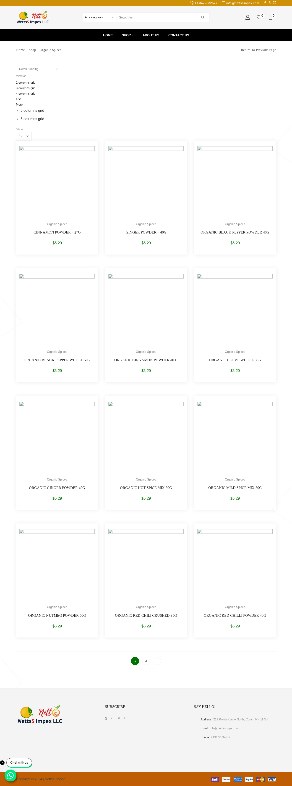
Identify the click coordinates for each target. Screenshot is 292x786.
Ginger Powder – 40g (146, 232)
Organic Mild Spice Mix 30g (235, 488)
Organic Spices (57, 224)
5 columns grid (32, 110)
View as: (21, 76)
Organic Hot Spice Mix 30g (146, 488)
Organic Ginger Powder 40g (57, 488)
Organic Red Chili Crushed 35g (146, 615)
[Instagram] (274, 3)
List (18, 99)
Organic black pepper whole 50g (57, 360)
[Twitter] (270, 3)
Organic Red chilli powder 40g (235, 615)
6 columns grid (32, 119)
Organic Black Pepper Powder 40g (235, 232)
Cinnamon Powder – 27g (57, 232)
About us (151, 35)
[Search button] (202, 17)
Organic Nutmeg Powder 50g (57, 615)
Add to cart (52, 186)
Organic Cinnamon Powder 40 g (146, 360)
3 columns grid (25, 88)
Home (108, 35)
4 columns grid (25, 93)
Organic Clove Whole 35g (235, 360)
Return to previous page (258, 50)
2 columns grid (25, 82)
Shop (126, 35)
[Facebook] (265, 3)
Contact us (178, 35)
